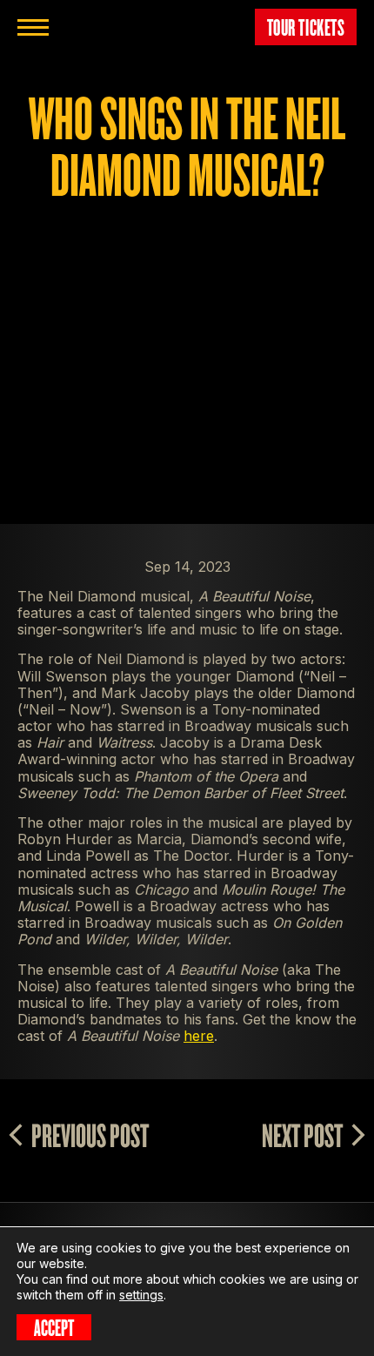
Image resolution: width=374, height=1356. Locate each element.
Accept (54, 1327)
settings (141, 1294)
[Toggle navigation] (33, 27)
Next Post (302, 1135)
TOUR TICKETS (306, 27)
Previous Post (90, 1135)
